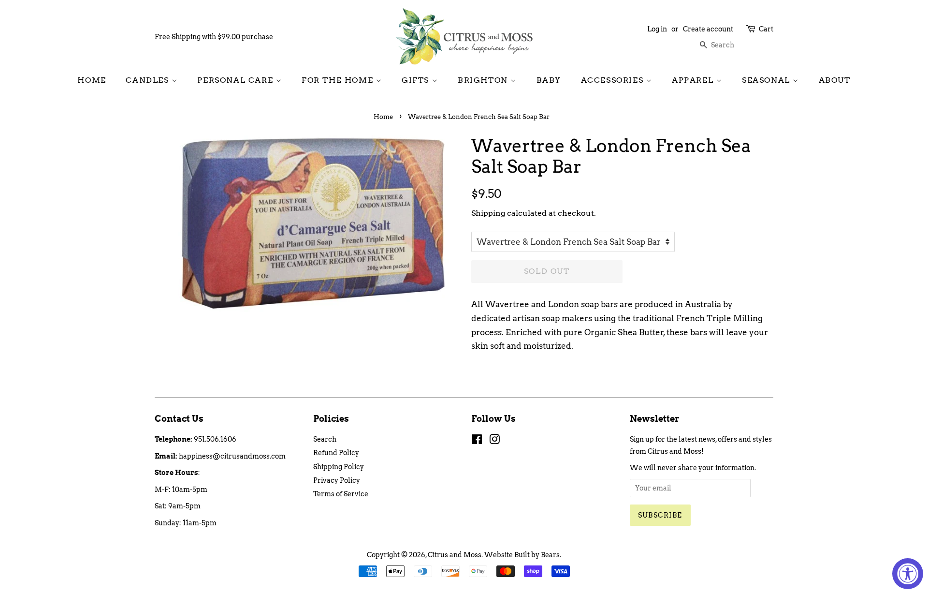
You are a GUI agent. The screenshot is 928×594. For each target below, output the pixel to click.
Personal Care (236, 80)
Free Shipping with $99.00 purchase (214, 37)
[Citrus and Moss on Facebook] (476, 441)
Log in (657, 29)
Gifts (417, 80)
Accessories (613, 80)
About (835, 80)
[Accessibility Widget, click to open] (907, 573)
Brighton (484, 80)
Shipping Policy (338, 466)
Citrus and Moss (454, 554)
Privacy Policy (336, 480)
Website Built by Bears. (522, 554)
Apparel (694, 80)
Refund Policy (336, 452)
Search (324, 439)
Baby (548, 80)
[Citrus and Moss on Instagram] (494, 441)
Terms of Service (340, 494)
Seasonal (767, 80)
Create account (708, 29)
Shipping (488, 213)
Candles (149, 80)
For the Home (339, 80)
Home (91, 80)
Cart (766, 29)
